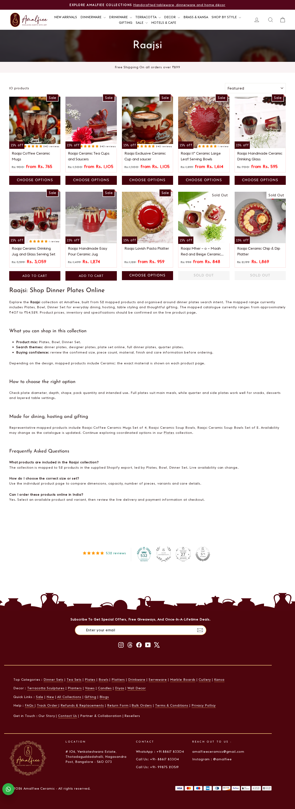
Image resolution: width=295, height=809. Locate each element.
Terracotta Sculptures (46, 688)
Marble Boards (183, 679)
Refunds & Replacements (82, 705)
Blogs (104, 697)
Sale (140, 23)
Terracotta (146, 17)
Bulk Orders (142, 705)
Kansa (219, 679)
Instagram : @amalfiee (212, 759)
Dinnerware (91, 17)
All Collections (69, 697)
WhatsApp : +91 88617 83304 (160, 751)
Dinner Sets (53, 679)
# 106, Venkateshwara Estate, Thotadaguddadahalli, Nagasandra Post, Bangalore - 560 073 (96, 756)
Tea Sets (74, 679)
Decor (170, 17)
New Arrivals (65, 17)
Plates (169, 433)
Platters (118, 679)
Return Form (118, 705)
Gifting (125, 23)
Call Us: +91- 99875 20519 (157, 767)
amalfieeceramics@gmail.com (218, 751)
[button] (33, 146)
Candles (105, 688)
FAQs (30, 705)
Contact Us (67, 716)
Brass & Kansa (195, 17)
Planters (75, 688)
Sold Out (204, 275)
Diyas (119, 688)
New (50, 697)
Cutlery (205, 679)
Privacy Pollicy (204, 705)
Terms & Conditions (171, 705)
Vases (90, 688)
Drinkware (119, 17)
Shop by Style (225, 17)
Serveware (158, 679)
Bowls (104, 679)
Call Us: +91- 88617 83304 (157, 759)
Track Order (48, 705)
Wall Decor (136, 688)
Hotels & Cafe (163, 23)
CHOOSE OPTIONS (35, 180)
